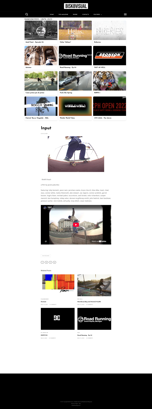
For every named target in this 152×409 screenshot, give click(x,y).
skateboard (45, 255)
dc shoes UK (44, 332)
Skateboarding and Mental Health (89, 301)
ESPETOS (44, 335)
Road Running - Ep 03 (84, 335)
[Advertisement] (76, 357)
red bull (80, 299)
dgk (78, 332)
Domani (43, 301)
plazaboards (45, 299)
